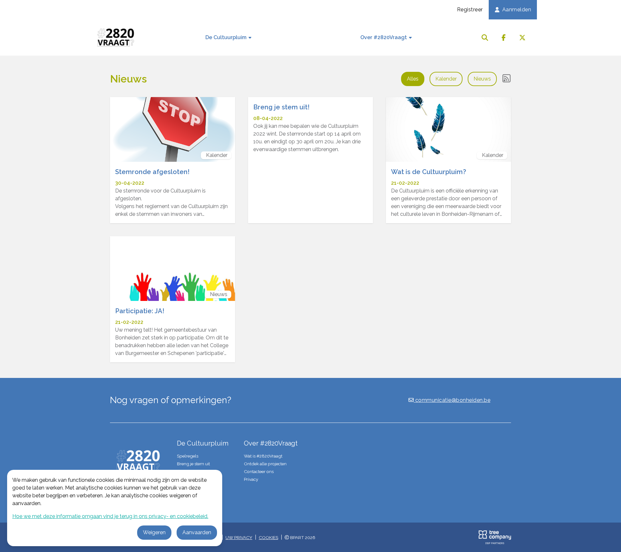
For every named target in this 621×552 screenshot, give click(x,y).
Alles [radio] (413, 79)
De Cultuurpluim (226, 37)
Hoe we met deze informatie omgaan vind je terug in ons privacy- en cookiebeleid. (110, 516)
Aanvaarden (196, 532)
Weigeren (154, 532)
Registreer (470, 9)
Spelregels (187, 455)
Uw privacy (238, 537)
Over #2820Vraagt (384, 37)
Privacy (251, 479)
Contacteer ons (259, 471)
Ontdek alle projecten (265, 463)
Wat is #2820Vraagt (263, 455)
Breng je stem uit (193, 463)
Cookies (268, 537)
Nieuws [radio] (482, 79)
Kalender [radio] (446, 79)
